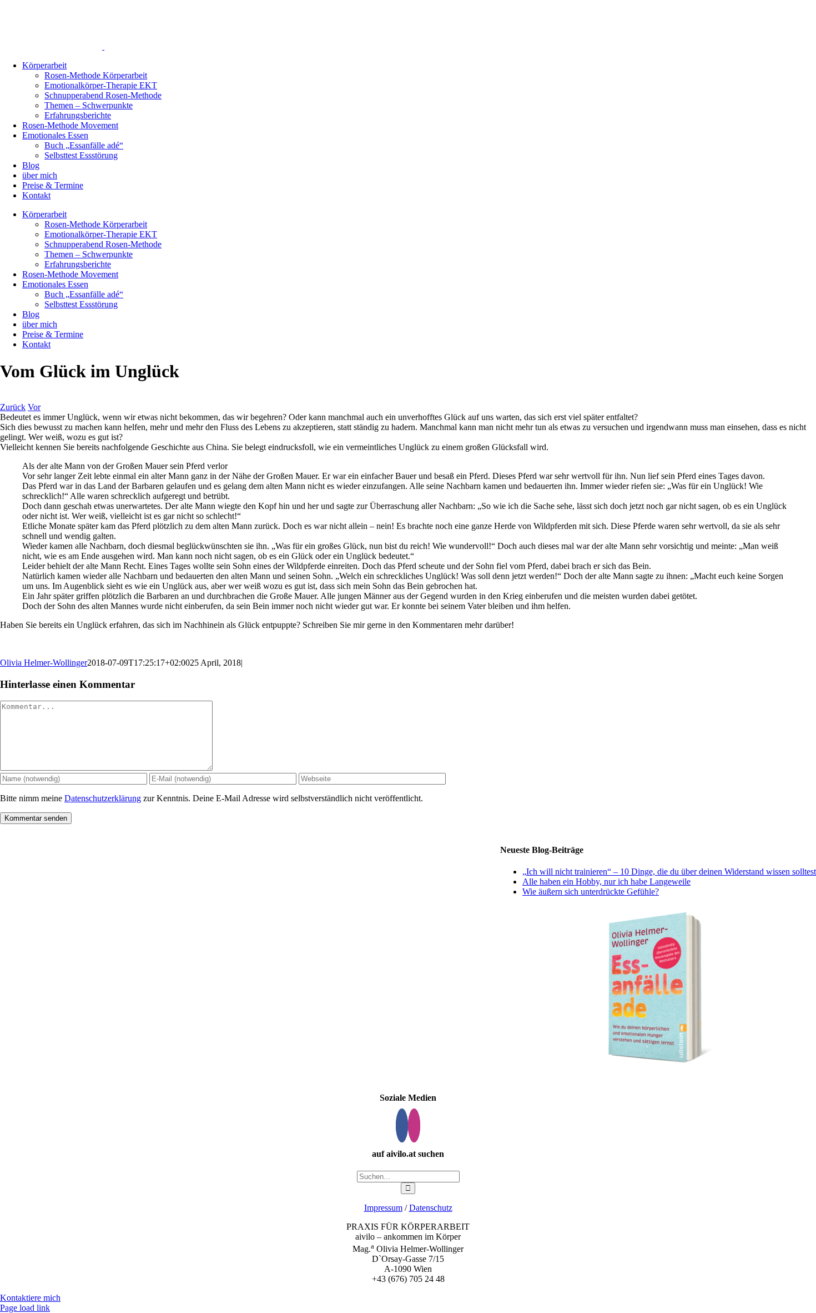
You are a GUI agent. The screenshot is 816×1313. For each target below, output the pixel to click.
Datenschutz (430, 1207)
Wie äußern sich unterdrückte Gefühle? (590, 891)
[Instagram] (414, 1125)
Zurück (13, 407)
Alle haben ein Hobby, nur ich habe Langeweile (606, 881)
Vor (34, 407)
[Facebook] (402, 1125)
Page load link (25, 1307)
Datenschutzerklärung (102, 798)
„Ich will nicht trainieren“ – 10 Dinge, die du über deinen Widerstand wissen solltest (669, 871)
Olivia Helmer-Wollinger (43, 662)
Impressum (383, 1207)
